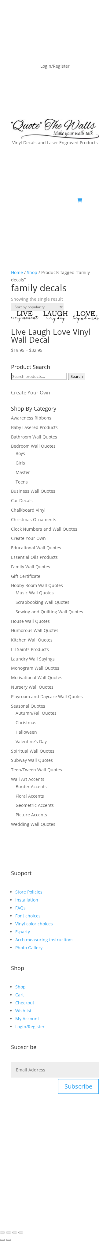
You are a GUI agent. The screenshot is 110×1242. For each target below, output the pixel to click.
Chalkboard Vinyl (28, 510)
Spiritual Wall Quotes (32, 751)
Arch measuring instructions (44, 940)
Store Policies (28, 892)
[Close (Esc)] (20, 1232)
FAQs (20, 908)
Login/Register (30, 1026)
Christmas (26, 722)
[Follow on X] (70, 219)
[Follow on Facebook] (57, 219)
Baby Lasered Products (34, 427)
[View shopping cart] (79, 200)
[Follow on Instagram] (94, 219)
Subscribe (78, 1086)
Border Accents (31, 786)
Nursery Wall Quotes (32, 687)
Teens (22, 482)
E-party (22, 932)
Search (77, 376)
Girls (20, 463)
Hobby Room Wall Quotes (37, 585)
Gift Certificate (25, 576)
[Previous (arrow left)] (2, 1240)
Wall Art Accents (27, 779)
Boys (20, 453)
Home (17, 272)
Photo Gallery (28, 947)
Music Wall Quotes (35, 593)
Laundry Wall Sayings (33, 659)
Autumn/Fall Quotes (36, 713)
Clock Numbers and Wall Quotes (44, 529)
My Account (27, 1019)
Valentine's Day (31, 741)
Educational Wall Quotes (36, 548)
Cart (19, 995)
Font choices (28, 916)
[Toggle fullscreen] (8, 1232)
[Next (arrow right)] (8, 1240)
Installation (26, 900)
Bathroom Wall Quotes (34, 437)
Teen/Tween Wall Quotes (36, 770)
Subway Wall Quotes (32, 760)
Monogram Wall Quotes (35, 668)
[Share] (14, 1232)
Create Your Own (30, 392)
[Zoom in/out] (2, 1232)
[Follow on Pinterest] (82, 219)
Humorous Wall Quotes (34, 630)
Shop (32, 272)
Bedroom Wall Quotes (33, 446)
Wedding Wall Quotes (33, 824)
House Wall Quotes (30, 621)
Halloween (26, 732)
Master (23, 472)
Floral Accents (30, 796)
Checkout (24, 1003)
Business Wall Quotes (33, 491)
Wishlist (23, 1011)
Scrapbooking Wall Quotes (42, 602)
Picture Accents (31, 815)
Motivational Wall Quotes (36, 677)
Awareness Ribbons (31, 418)
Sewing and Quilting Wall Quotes (49, 612)
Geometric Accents (35, 805)
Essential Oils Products (34, 557)
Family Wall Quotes (30, 567)
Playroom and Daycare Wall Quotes (47, 696)
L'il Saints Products (30, 649)
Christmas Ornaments (33, 519)
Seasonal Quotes (28, 706)
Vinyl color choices (34, 924)
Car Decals (22, 500)
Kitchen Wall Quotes (32, 640)
